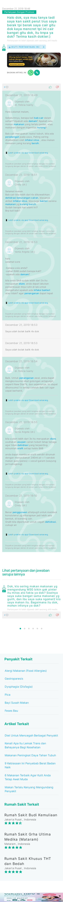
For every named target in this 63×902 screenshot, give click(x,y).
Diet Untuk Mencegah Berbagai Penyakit (31, 735)
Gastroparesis (14, 678)
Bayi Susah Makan (17, 702)
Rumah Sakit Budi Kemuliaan (30, 815)
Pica (7, 694)
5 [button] (37, 628)
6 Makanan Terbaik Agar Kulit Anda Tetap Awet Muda (28, 777)
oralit (20, 448)
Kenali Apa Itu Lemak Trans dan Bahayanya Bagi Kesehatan (25, 745)
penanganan (31, 293)
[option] (31, 601)
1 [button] (20, 628)
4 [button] (33, 628)
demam (33, 121)
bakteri (44, 201)
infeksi (37, 290)
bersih (35, 143)
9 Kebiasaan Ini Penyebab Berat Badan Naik (30, 765)
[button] (31, 87)
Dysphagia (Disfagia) (19, 686)
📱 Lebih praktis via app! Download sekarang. (27, 153)
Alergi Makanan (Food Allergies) (26, 670)
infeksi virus (32, 140)
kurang (41, 127)
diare (22, 283)
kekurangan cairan (27, 197)
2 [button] (24, 628)
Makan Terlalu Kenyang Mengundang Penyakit (29, 789)
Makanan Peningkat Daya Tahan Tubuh (30, 755)
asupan (21, 441)
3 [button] (29, 628)
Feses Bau (11, 710)
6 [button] (41, 628)
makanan (19, 124)
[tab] (31, 318)
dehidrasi (10, 197)
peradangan (12, 136)
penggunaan (20, 512)
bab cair (38, 117)
